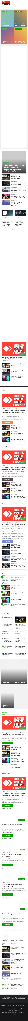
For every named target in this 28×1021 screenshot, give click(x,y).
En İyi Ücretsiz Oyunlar (16, 978)
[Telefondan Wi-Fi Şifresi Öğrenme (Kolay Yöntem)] (6, 196)
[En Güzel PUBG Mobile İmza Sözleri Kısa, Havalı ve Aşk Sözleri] (6, 189)
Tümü (16, 503)
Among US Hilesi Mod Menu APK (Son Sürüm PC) (20, 43)
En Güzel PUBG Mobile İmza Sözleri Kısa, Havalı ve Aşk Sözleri (18, 190)
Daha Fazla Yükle (14, 929)
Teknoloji (4, 11)
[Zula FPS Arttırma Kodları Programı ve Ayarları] (20, 620)
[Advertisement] (14, 96)
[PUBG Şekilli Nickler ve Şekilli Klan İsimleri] (7, 35)
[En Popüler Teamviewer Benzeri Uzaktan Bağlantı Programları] (7, 18)
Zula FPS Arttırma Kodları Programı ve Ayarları (20, 626)
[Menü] (1, 7)
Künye (9, 1012)
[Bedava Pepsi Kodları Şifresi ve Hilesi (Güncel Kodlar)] (20, 213)
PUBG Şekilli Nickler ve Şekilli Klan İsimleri (7, 43)
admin (5, 171)
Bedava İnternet (23, 1005)
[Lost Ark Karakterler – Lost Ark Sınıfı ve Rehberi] (6, 183)
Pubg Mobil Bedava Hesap (14, 1010)
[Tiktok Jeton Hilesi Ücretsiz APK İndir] (20, 18)
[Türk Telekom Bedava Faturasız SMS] (7, 649)
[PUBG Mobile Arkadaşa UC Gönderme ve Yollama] (7, 634)
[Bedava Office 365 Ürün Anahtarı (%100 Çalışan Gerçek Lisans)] (7, 213)
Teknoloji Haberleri (6, 1008)
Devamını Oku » (7, 422)
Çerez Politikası (15, 1012)
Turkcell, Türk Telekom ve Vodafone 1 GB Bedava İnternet (17, 986)
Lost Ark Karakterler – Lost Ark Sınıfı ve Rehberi (20, 640)
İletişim (14, 1014)
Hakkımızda (4, 1012)
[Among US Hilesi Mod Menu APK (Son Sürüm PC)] (20, 35)
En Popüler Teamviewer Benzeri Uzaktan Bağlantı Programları (17, 579)
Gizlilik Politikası (22, 1012)
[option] (14, 27)
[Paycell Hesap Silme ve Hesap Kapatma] (6, 606)
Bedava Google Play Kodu (21, 1008)
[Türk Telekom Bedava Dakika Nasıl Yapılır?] (20, 649)
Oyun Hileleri (18, 11)
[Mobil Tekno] (6, 3)
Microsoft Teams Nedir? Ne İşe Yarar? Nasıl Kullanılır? (17, 204)
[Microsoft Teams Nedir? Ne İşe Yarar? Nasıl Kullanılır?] (6, 202)
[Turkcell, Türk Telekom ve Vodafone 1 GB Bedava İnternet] (6, 986)
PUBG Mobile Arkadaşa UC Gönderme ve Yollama (7, 640)
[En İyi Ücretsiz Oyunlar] (6, 980)
